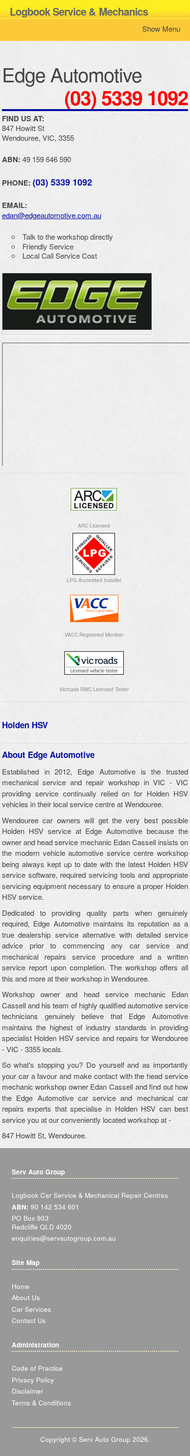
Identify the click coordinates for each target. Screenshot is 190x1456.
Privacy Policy (33, 1379)
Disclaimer (27, 1391)
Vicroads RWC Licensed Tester (94, 689)
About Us (26, 1297)
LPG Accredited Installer (94, 580)
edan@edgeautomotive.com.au (51, 215)
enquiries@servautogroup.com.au (64, 1238)
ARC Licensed (94, 525)
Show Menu (161, 28)
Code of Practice (37, 1368)
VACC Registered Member (94, 634)
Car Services (31, 1309)
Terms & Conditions (41, 1402)
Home (21, 1286)
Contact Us (29, 1320)
